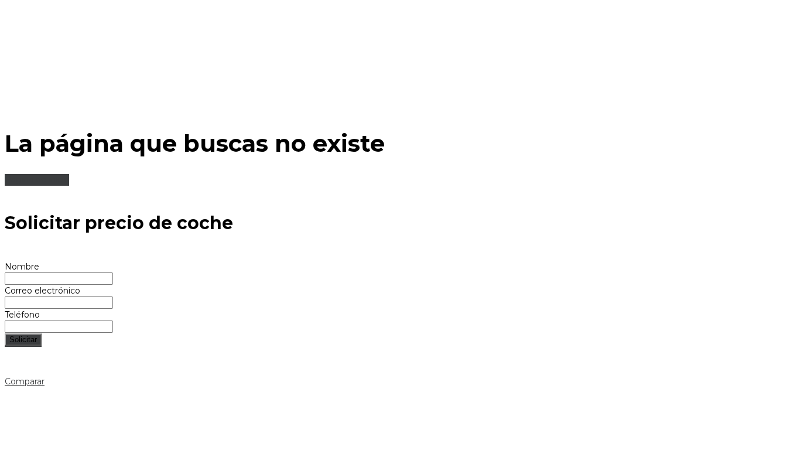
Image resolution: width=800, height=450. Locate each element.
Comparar (25, 381)
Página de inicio (37, 179)
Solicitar (23, 339)
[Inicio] (364, 107)
